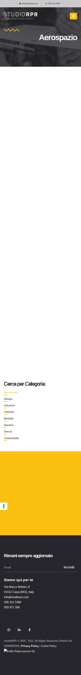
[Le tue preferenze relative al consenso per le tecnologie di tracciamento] (3, 506)
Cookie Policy (49, 646)
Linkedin (19, 629)
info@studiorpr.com (30, 3)
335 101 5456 (54, 3)
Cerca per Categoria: (25, 384)
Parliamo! (19, 519)
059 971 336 (12, 607)
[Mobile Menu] (73, 16)
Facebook (29, 629)
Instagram (8, 629)
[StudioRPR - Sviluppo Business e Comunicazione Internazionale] (20, 16)
